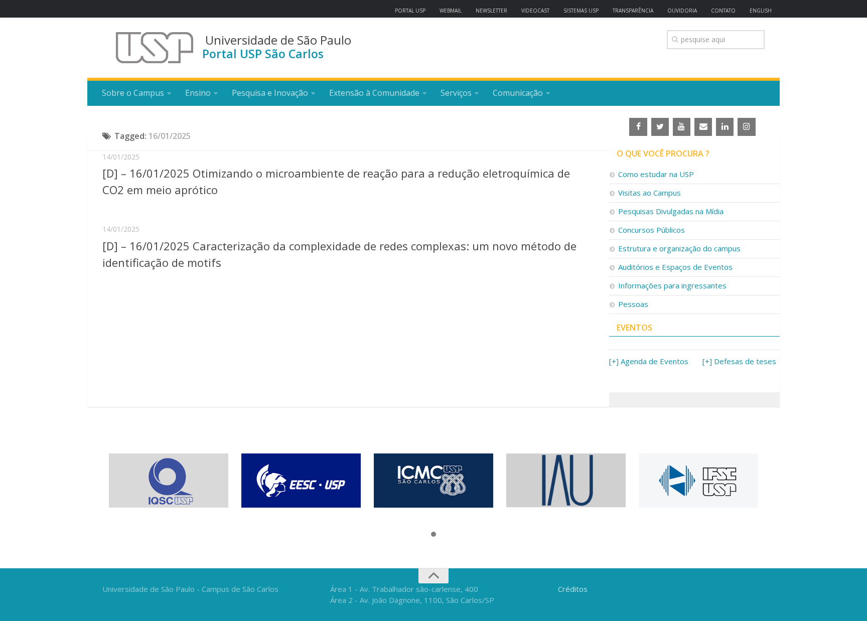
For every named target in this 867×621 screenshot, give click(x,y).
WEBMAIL (451, 10)
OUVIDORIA (682, 10)
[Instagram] (746, 127)
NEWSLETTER (491, 10)
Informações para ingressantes (672, 285)
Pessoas (633, 304)
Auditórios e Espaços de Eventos (675, 267)
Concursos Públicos (651, 230)
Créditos (573, 589)
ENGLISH (761, 10)
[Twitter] (660, 127)
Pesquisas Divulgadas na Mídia (671, 211)
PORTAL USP (410, 10)
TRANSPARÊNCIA (633, 10)
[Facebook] (638, 127)
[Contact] (703, 127)
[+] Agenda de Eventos (648, 361)
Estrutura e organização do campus (679, 248)
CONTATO (723, 10)
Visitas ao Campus (649, 193)
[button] (433, 535)
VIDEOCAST (535, 10)
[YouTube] (681, 127)
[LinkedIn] (725, 127)
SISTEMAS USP (581, 10)
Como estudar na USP (656, 174)
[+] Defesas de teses (739, 361)
